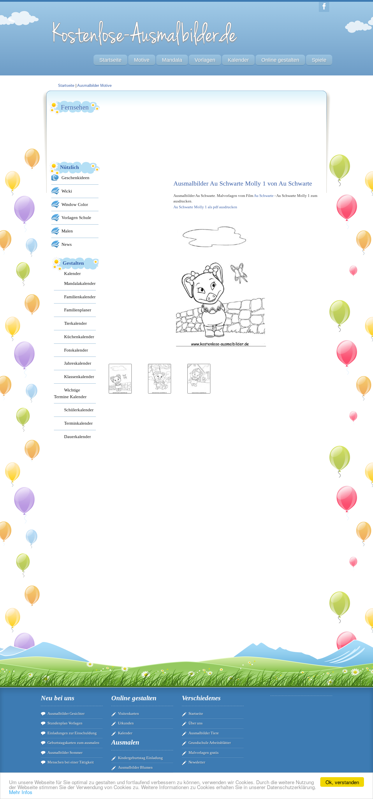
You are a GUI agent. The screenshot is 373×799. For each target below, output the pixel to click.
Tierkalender (75, 323)
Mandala (172, 60)
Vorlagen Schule (76, 217)
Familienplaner (77, 309)
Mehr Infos (20, 792)
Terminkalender (78, 423)
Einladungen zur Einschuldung (72, 733)
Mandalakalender (80, 283)
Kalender (238, 60)
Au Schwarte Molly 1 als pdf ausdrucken (205, 207)
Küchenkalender (79, 336)
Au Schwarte (264, 195)
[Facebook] (324, 7)
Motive (141, 60)
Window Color (74, 204)
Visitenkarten (128, 713)
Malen (67, 230)
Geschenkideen (75, 177)
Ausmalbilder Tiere (204, 733)
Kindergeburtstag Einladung (140, 758)
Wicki (66, 190)
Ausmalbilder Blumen (135, 767)
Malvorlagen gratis (204, 752)
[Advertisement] (150, 135)
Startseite (110, 60)
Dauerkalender (77, 436)
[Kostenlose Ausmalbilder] (145, 47)
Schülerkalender (79, 409)
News (66, 244)
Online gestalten (280, 60)
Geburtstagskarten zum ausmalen (73, 742)
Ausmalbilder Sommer (64, 752)
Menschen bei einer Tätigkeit (70, 762)
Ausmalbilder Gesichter (66, 713)
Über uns (196, 723)
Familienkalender (80, 296)
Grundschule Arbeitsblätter (210, 742)
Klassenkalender (79, 376)
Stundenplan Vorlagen (64, 723)
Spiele (319, 60)
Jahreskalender (77, 363)
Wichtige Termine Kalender (70, 393)
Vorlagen (205, 60)
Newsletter (197, 762)
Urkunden (126, 723)
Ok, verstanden (342, 782)
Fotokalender (76, 350)
